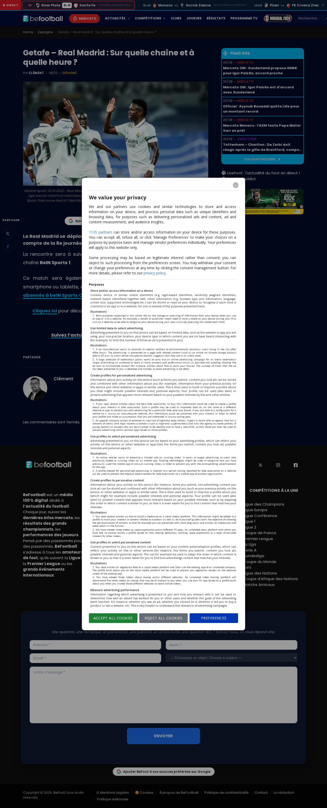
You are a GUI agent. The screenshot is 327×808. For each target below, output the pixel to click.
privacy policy (155, 273)
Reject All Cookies (163, 618)
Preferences (214, 618)
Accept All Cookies (113, 618)
